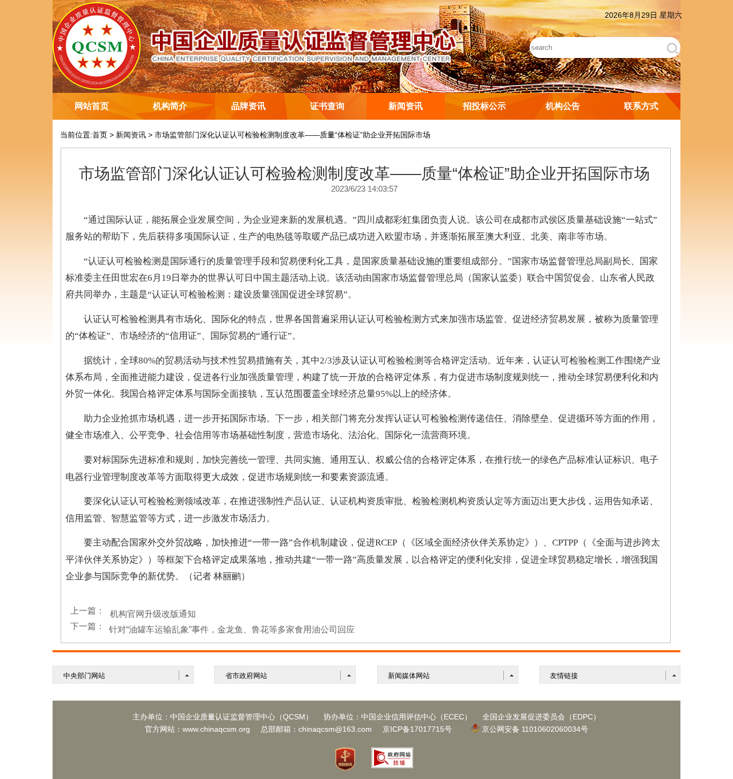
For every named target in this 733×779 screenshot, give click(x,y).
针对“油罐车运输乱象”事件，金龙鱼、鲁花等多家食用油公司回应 (232, 629)
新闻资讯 (406, 106)
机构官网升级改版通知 (153, 613)
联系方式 (641, 106)
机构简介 (170, 106)
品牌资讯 (248, 106)
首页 (99, 135)
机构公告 (563, 106)
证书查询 (327, 106)
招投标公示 (484, 106)
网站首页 (92, 106)
